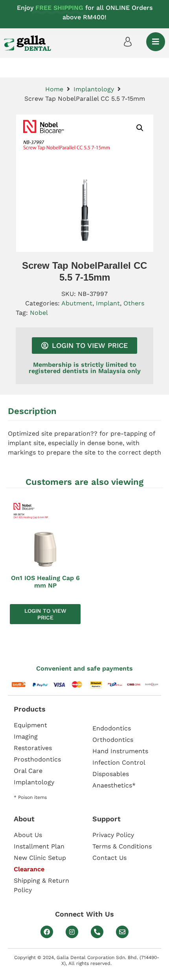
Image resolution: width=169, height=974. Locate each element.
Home (54, 89)
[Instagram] (72, 932)
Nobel (39, 312)
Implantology (93, 89)
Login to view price (45, 614)
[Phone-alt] (97, 932)
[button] (140, 128)
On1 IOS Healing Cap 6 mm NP (45, 581)
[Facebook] (46, 932)
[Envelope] (122, 932)
